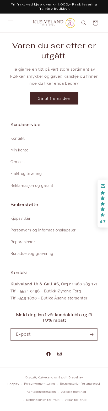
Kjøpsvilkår (20, 218)
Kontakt (17, 138)
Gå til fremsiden (54, 98)
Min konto (19, 150)
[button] (10, 23)
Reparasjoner (22, 242)
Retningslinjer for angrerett (80, 383)
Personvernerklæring (39, 383)
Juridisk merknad (73, 392)
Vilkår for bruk (76, 400)
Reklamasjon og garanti (32, 185)
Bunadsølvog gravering (31, 253)
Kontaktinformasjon (41, 392)
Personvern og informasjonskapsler (43, 230)
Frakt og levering (26, 173)
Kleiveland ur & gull (52, 377)
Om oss (17, 162)
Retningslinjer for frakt (43, 400)
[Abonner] (91, 334)
